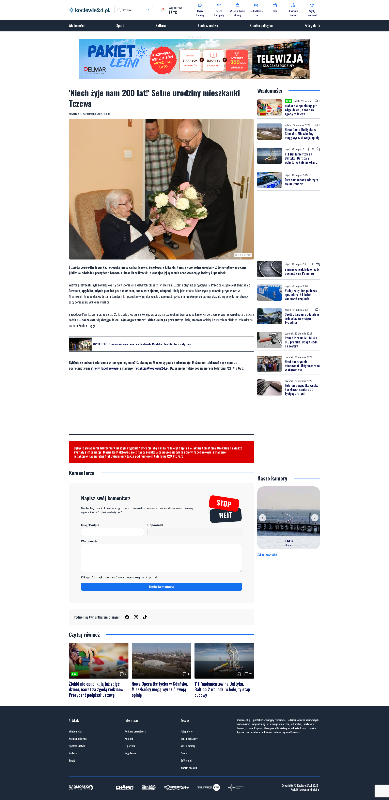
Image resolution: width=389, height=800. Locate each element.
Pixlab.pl (315, 789)
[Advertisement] (161, 405)
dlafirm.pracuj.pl (189, 768)
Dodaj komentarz (161, 586)
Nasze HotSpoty (189, 739)
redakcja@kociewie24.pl (151, 368)
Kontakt (129, 739)
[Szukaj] (149, 10)
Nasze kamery (188, 746)
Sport (120, 25)
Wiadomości (76, 25)
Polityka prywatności (135, 731)
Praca (184, 753)
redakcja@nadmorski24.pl (92, 456)
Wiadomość (89, 541)
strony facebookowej (105, 368)
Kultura (161, 25)
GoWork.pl (186, 760)
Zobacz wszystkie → (269, 554)
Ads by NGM (301, 77)
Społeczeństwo (208, 25)
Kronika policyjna (261, 25)
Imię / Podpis (90, 525)
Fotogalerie (312, 25)
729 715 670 (175, 456)
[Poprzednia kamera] (262, 517)
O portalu (130, 746)
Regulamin (130, 753)
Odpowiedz (155, 525)
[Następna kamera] (314, 517)
